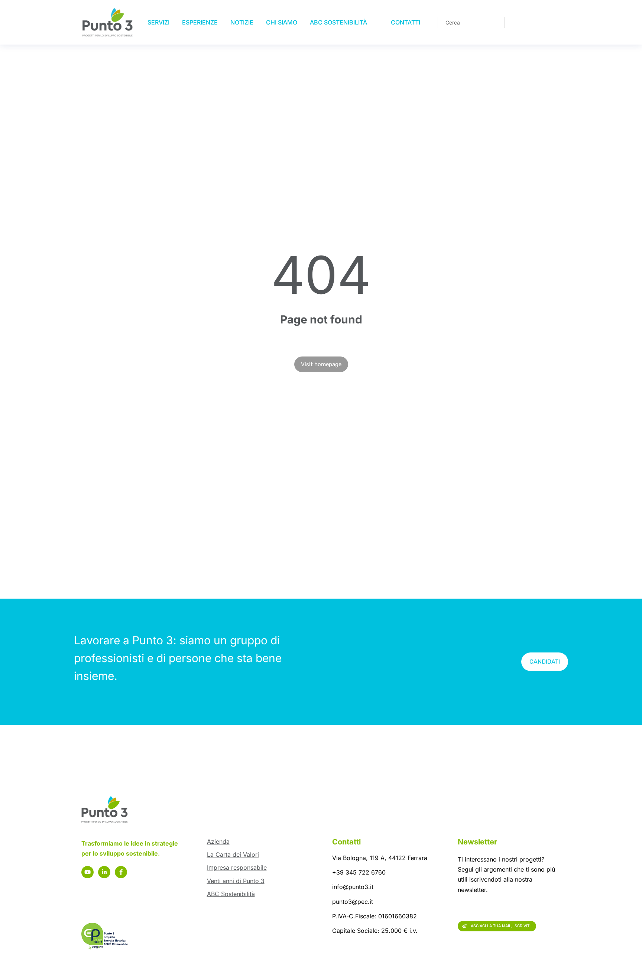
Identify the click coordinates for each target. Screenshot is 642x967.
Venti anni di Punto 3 (236, 881)
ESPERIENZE (200, 22)
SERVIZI (158, 22)
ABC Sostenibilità (231, 894)
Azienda (218, 841)
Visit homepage (321, 364)
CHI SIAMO (281, 22)
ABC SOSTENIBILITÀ (338, 22)
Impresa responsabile (237, 867)
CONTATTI (405, 22)
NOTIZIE (241, 22)
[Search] (493, 22)
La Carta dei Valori (233, 854)
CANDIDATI (544, 661)
